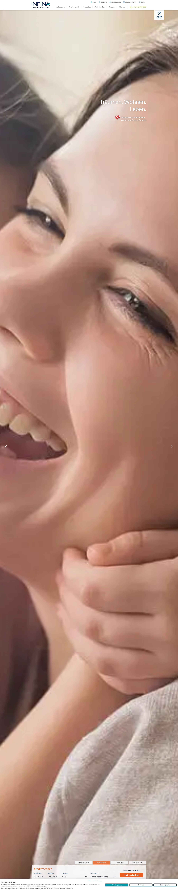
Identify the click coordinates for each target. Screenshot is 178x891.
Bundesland (93, 873)
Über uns (122, 7)
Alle (83, 869)
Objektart (64, 873)
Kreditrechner (60, 7)
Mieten (99, 869)
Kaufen (90, 869)
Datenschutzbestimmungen (95, 881)
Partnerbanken (100, 7)
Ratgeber (112, 7)
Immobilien (87, 7)
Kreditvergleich (74, 7)
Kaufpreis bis (37, 873)
